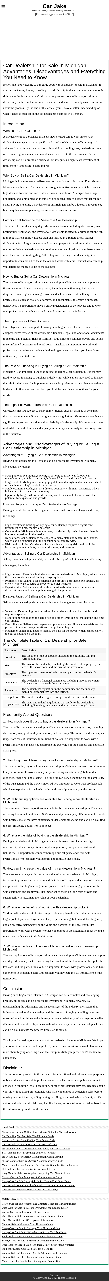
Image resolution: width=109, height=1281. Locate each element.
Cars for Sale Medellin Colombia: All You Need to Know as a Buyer (38, 1185)
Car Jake (54, 6)
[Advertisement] (54, 34)
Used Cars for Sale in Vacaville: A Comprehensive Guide (32, 1215)
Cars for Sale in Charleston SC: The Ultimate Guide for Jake (34, 1252)
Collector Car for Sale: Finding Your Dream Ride (28, 1140)
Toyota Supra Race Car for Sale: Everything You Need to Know (36, 1148)
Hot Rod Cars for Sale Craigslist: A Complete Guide (30, 1169)
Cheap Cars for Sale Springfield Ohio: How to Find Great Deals (36, 1181)
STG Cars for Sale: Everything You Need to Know (29, 1152)
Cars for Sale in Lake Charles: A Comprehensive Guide (31, 1256)
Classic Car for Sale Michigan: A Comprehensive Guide (32, 1177)
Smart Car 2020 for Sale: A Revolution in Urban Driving (32, 1156)
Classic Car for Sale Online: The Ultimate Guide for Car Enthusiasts (39, 1132)
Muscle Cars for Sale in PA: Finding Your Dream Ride (31, 1261)
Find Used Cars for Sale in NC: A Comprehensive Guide (32, 1236)
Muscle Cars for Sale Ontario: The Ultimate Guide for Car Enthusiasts (40, 1164)
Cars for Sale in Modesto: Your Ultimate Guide (27, 1224)
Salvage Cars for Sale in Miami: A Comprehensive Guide (33, 1240)
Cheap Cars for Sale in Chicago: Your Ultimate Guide (31, 1228)
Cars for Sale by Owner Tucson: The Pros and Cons (29, 1144)
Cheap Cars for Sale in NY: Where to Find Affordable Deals (34, 1232)
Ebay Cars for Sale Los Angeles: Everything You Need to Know (36, 1173)
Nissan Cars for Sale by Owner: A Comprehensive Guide (32, 1160)
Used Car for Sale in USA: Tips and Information (28, 1220)
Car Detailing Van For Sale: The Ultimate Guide (28, 1136)
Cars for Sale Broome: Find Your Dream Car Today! (30, 1189)
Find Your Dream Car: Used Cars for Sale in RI (27, 1248)
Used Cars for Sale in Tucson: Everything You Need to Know (35, 1207)
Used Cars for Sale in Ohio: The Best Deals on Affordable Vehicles (38, 1244)
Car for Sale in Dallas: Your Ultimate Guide (25, 1211)
